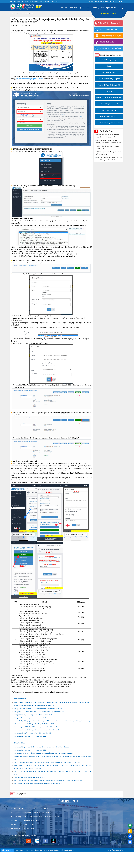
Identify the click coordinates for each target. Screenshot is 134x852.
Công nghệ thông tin (109, 110)
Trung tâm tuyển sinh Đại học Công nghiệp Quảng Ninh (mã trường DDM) (50, 850)
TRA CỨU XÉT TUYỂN (108, 14)
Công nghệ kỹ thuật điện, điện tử (109, 85)
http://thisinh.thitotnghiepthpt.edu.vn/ (29, 79)
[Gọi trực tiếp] (130, 831)
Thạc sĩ (88, 8)
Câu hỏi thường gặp (107, 42)
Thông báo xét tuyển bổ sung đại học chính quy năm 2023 (33, 733)
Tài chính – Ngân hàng (108, 60)
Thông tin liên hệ (67, 801)
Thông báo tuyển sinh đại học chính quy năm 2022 (30, 750)
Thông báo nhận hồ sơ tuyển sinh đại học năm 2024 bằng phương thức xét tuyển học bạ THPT (45, 753)
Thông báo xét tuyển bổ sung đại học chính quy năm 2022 (33, 715)
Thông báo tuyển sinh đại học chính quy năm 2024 (30, 736)
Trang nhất (14, 14)
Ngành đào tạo (111, 8)
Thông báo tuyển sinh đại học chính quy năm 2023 (30, 718)
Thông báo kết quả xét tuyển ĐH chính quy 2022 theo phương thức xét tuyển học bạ (41, 747)
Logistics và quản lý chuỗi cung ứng (109, 123)
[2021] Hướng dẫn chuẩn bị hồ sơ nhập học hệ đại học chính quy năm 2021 (38, 783)
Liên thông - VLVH (98, 8)
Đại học (81, 8)
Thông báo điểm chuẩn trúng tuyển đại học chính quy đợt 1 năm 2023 (36, 730)
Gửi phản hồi (9, 850)
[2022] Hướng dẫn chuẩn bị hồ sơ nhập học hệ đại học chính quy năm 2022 (38, 708)
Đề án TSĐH (73, 8)
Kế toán (108, 66)
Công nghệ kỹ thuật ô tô (108, 116)
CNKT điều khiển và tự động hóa (109, 79)
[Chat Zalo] (130, 842)
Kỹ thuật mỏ (108, 91)
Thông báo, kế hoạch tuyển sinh (110, 48)
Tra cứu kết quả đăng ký (108, 29)
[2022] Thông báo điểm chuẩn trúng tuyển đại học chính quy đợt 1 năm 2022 (39, 711)
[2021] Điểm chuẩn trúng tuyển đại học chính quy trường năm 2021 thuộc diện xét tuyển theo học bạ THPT (48, 780)
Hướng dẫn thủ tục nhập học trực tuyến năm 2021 (30, 777)
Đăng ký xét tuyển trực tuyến (110, 23)
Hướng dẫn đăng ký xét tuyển (110, 35)
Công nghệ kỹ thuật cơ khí (109, 104)
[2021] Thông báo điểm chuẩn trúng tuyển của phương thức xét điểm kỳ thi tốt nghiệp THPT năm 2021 (47, 762)
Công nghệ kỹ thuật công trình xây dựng (108, 97)
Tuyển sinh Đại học (28, 14)
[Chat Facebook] (130, 836)
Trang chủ (64, 8)
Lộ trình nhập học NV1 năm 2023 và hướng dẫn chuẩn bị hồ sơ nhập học (37, 727)
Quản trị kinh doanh (108, 72)
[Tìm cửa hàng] (130, 825)
